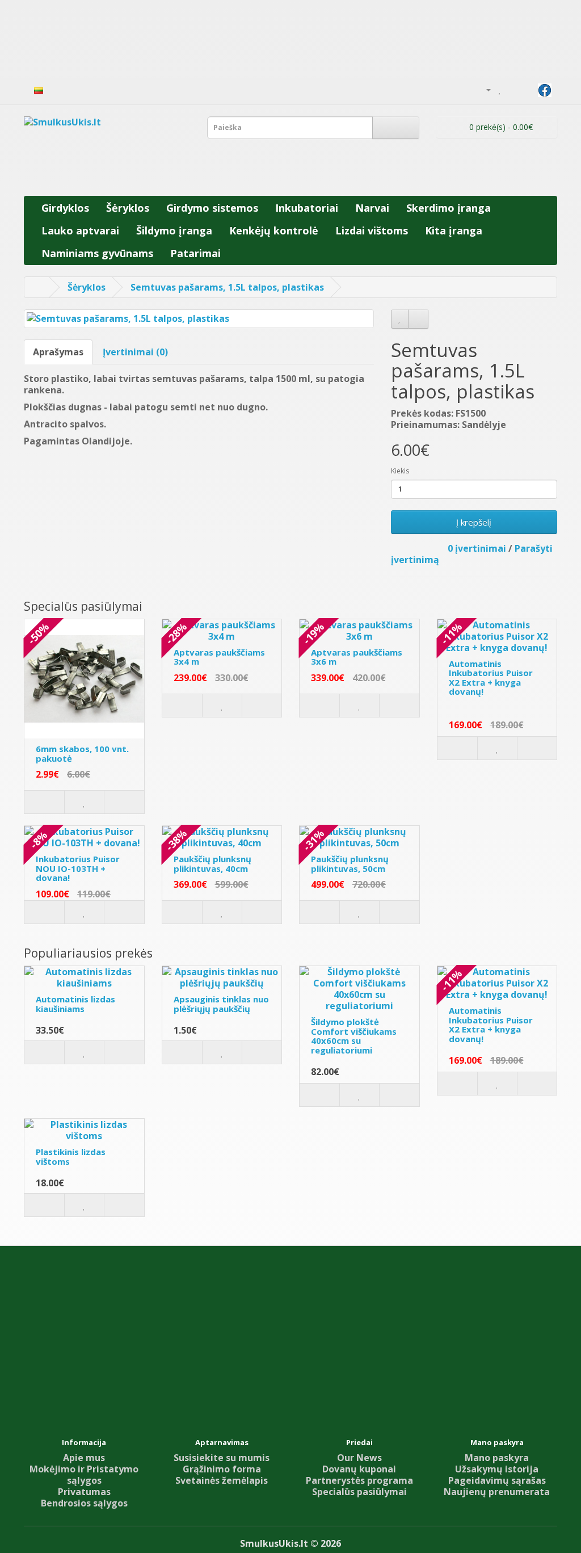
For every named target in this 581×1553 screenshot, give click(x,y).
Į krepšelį (473, 522)
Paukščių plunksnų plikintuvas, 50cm (350, 863)
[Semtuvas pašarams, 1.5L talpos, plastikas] (199, 318)
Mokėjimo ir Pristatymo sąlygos (84, 1475)
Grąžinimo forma (222, 1469)
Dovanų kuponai (359, 1469)
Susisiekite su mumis (222, 1457)
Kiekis (400, 471)
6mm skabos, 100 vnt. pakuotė (82, 753)
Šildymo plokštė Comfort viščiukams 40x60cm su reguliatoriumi (354, 1036)
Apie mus (84, 1457)
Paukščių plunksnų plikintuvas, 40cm (212, 863)
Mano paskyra (497, 1457)
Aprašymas (58, 352)
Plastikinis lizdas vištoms (71, 1156)
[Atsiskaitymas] (527, 89)
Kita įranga (453, 230)
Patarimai (195, 253)
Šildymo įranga (174, 230)
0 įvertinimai (477, 548)
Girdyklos (65, 208)
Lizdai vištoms (371, 230)
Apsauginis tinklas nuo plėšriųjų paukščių (221, 1003)
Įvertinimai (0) (135, 352)
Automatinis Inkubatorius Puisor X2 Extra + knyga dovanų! (491, 678)
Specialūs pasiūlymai (359, 1491)
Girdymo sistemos (212, 208)
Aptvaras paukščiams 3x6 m (356, 657)
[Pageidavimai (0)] (500, 89)
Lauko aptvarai (80, 230)
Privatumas (84, 1491)
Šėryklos (127, 208)
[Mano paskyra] (484, 89)
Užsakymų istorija (496, 1469)
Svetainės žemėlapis (221, 1480)
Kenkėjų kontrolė (273, 230)
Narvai (372, 208)
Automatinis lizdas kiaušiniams (75, 1003)
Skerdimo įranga (448, 208)
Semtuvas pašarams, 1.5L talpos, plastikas (227, 287)
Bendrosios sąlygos (84, 1503)
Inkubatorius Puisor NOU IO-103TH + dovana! (78, 868)
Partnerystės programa (359, 1480)
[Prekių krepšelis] (513, 89)
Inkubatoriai (306, 208)
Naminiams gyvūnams (97, 253)
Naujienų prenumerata (497, 1491)
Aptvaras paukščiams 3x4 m (219, 657)
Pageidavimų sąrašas (497, 1480)
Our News (359, 1457)
